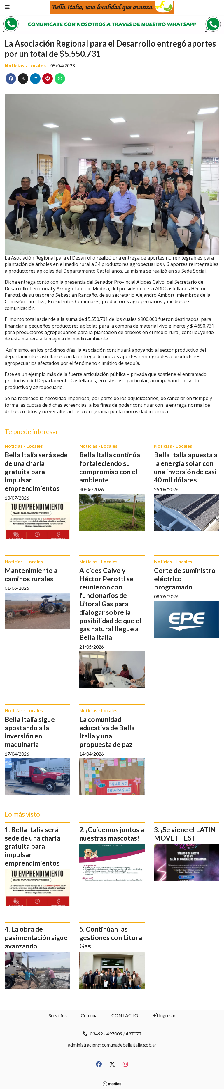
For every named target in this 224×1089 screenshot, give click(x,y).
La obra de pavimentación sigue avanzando (36, 937)
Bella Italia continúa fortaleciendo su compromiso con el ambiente (109, 467)
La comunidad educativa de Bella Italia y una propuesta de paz (107, 731)
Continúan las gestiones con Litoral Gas (111, 937)
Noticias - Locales (25, 66)
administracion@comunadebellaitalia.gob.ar (112, 1044)
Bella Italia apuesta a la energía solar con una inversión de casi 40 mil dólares (185, 467)
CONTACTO (124, 1015)
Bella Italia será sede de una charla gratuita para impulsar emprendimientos (36, 471)
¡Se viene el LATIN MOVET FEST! (185, 833)
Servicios (58, 1015)
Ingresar (167, 1015)
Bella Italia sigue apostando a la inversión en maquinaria (30, 731)
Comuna (89, 1015)
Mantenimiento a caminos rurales (31, 574)
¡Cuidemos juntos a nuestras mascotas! (111, 833)
